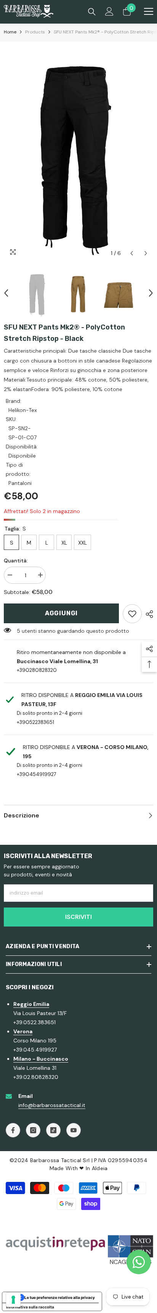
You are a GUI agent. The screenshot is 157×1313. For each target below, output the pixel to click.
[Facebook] (13, 1130)
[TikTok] (53, 1130)
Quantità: (16, 560)
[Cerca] (91, 11)
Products (35, 32)
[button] (131, 253)
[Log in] (109, 11)
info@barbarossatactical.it (51, 1105)
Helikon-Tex (22, 410)
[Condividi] (147, 614)
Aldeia (100, 1168)
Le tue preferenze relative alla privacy (59, 1297)
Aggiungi (61, 613)
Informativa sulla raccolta (30, 1307)
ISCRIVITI (78, 917)
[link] (132, 613)
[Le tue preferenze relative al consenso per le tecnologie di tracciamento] (13, 1299)
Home (10, 32)
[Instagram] (33, 1130)
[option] (78, 151)
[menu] (148, 11)
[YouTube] (73, 1130)
